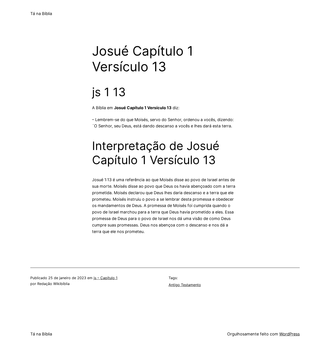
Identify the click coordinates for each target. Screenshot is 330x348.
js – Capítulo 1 (105, 278)
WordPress (289, 334)
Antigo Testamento (185, 285)
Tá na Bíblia (41, 13)
